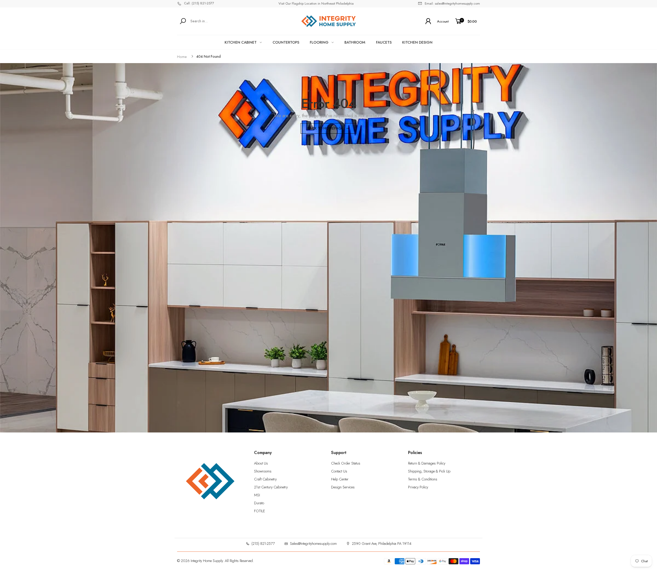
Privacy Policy (418, 487)
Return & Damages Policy (426, 463)
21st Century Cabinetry (271, 487)
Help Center (340, 479)
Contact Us (339, 471)
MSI (257, 495)
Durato (259, 503)
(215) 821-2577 (263, 543)
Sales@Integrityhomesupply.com (313, 543)
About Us (261, 463)
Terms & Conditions (422, 479)
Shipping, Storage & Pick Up (429, 471)
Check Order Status (345, 463)
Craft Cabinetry (265, 479)
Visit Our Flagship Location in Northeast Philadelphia (316, 3)
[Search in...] (184, 21)
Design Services (343, 487)
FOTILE (259, 511)
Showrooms (263, 471)
